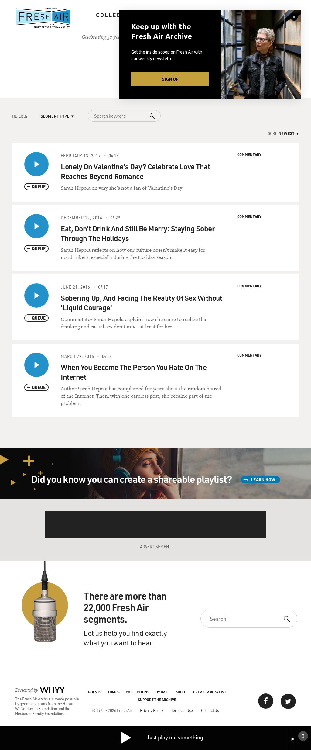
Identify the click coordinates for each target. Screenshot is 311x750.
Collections (118, 15)
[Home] (43, 18)
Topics (114, 692)
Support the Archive (157, 699)
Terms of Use (182, 710)
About (181, 692)
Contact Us (210, 710)
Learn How (263, 479)
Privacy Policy (151, 710)
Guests (94, 692)
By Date (162, 692)
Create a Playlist (209, 692)
